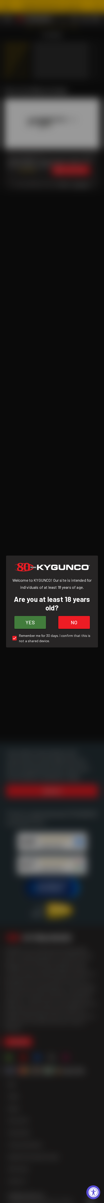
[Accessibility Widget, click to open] (93, 1192)
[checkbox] (52, 638)
